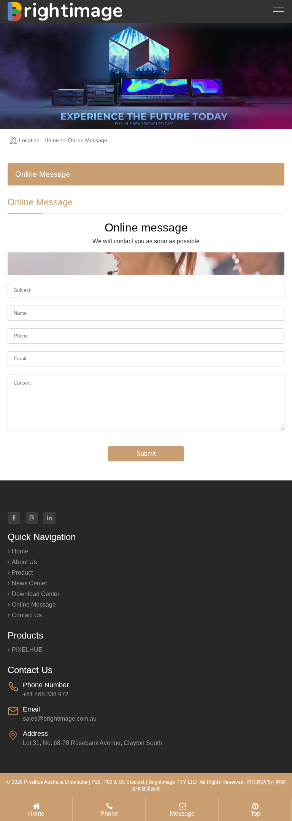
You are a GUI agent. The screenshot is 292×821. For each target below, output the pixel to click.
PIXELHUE (27, 650)
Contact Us (27, 615)
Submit (146, 453)
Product (22, 572)
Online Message (34, 604)
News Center (29, 583)
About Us (24, 562)
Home (51, 140)
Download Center (35, 594)
